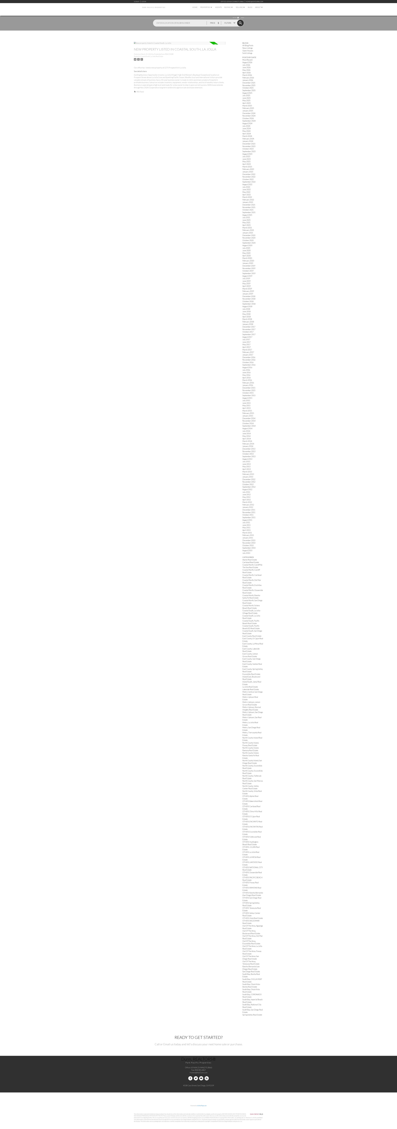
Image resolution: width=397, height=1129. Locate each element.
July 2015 (246, 400)
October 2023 (248, 149)
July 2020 (246, 248)
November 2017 (248, 329)
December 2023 (248, 144)
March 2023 (247, 167)
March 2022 (247, 197)
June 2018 (246, 311)
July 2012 (246, 492)
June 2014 (246, 433)
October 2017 (248, 332)
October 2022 (248, 179)
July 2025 (246, 95)
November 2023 (248, 146)
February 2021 (248, 230)
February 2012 (248, 505)
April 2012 (246, 500)
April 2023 (246, 164)
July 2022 (246, 187)
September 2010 (248, 548)
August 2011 (247, 520)
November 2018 (248, 299)
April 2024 (246, 134)
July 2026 (246, 65)
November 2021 (248, 207)
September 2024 (248, 121)
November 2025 (248, 85)
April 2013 (246, 469)
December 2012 (248, 479)
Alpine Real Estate (249, 560)
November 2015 (248, 390)
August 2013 (247, 459)
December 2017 (248, 327)
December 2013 (248, 449)
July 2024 (246, 126)
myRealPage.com (202, 1105)
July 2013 (246, 461)
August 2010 (247, 550)
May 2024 (246, 131)
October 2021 (248, 210)
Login (143, 1)
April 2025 (246, 103)
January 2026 (247, 80)
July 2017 (246, 339)
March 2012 (247, 502)
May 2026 (246, 70)
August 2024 (247, 123)
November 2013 (248, 451)
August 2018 (247, 306)
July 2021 (246, 217)
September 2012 (248, 487)
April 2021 (246, 225)
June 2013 (246, 464)
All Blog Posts (247, 45)
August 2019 (247, 276)
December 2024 (248, 113)
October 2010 (248, 545)
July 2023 (246, 156)
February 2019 (248, 291)
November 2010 (248, 543)
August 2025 (247, 93)
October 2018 (248, 301)
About (258, 7)
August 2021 (247, 215)
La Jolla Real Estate (250, 687)
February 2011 (248, 535)
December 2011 (248, 510)
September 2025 (248, 90)
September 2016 (248, 365)
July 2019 (246, 278)
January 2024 (247, 141)
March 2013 (247, 472)
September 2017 (248, 334)
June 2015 (246, 403)
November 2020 (248, 238)
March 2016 (247, 380)
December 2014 (248, 418)
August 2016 (247, 367)
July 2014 (246, 431)
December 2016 (248, 357)
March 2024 (247, 136)
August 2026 (247, 62)
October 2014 (248, 423)
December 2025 (248, 83)
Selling (239, 7)
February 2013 (248, 474)
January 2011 (247, 538)
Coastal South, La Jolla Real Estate (151, 56)
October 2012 (248, 484)
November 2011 (248, 512)
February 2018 (248, 322)
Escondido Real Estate (251, 674)
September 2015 (248, 395)
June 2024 (246, 128)
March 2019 (247, 289)
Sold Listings (247, 53)
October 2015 (248, 393)
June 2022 (246, 189)
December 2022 (248, 174)
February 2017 (248, 352)
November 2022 (248, 177)
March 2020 (247, 258)
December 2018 (248, 296)
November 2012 (248, 482)
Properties (205, 7)
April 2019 (246, 286)
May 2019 (246, 283)
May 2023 (246, 161)
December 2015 (248, 388)
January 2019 (247, 294)
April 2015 (246, 408)
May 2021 (246, 222)
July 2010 (246, 553)
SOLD (242, 17)
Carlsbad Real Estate (250, 562)
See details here (140, 71)
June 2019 (246, 281)
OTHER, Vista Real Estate (252, 918)
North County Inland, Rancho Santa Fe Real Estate (250, 755)
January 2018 (247, 324)
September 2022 (248, 182)
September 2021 (248, 212)
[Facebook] (190, 1078)
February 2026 (248, 78)
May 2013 (246, 466)
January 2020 (247, 263)
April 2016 (246, 378)
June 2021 (246, 220)
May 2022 (246, 192)
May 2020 (246, 253)
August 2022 (247, 184)
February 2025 (248, 108)
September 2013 (248, 456)
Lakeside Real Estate (250, 689)
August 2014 (247, 428)
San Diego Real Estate (251, 971)
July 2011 (246, 522)
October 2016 (248, 362)
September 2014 (248, 426)
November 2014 (248, 421)
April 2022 (246, 195)
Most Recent (247, 60)
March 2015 (247, 411)
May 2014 (246, 436)
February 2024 (248, 139)
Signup (136, 1)
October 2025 (248, 88)
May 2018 (246, 314)
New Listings (247, 48)
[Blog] (207, 1078)
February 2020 (248, 261)
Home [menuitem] (194, 7)
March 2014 (247, 441)
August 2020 (247, 245)
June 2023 (246, 159)
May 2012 (246, 497)
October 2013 (248, 454)
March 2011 (247, 533)
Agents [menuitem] (218, 7)
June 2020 (246, 250)
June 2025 (246, 98)
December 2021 (248, 205)
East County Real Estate (251, 636)
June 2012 (246, 494)
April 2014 (246, 439)
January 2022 (247, 202)
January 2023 (247, 172)
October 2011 (248, 515)
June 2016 (246, 372)
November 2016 (248, 360)
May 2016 (246, 375)
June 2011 (246, 525)
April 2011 (246, 530)
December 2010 (248, 540)
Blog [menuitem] (250, 7)
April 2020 (246, 256)
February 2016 (248, 383)
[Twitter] (196, 1078)
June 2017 (246, 342)
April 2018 (246, 317)
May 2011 (246, 527)
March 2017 (247, 350)
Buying (227, 7)
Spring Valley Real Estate (252, 1015)
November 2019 (248, 268)
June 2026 (246, 67)
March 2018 (247, 319)
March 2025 (247, 106)
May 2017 (246, 344)
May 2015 (246, 405)
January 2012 (247, 507)
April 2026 (246, 73)
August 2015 (247, 398)
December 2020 (248, 235)
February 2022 (248, 200)
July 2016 (246, 370)
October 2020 (248, 240)
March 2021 (247, 228)
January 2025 (247, 111)
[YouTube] (201, 1078)
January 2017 (247, 355)
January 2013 (247, 477)
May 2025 (246, 100)
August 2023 (247, 154)
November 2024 (248, 116)
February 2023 (248, 169)
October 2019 (248, 271)
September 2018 (248, 304)
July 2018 (246, 309)
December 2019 (248, 266)
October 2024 (248, 118)
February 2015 (248, 413)
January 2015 (247, 416)
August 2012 (247, 489)
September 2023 (248, 151)
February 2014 (248, 444)
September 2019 (248, 273)
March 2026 (247, 75)
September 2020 (248, 243)
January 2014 (247, 446)
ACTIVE (235, 17)
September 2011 (248, 517)
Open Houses (247, 51)
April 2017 (246, 347)
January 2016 (247, 385)
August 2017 (247, 337)
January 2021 (247, 233)
